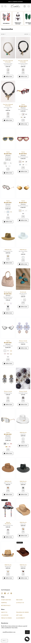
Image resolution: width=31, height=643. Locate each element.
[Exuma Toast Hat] (8, 236)
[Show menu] (2, 6)
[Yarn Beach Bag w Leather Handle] (8, 279)
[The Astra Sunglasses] (8, 188)
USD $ (3, 640)
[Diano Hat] (23, 509)
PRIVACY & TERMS (6, 618)
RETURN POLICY (6, 605)
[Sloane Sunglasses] (8, 328)
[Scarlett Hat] (23, 468)
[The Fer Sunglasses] (23, 91)
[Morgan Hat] (8, 552)
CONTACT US (20, 603)
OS (8, 72)
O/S (23, 120)
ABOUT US (4, 612)
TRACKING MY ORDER (22, 612)
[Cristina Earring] (8, 378)
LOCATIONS (4, 615)
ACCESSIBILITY (20, 618)
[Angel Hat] (23, 419)
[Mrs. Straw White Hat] (23, 236)
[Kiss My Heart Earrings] (23, 279)
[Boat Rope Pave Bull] (8, 91)
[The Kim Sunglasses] (23, 188)
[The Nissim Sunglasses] (8, 139)
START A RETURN (6, 600)
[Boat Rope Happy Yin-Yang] (23, 47)
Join (27, 632)
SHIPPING (4, 603)
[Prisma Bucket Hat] (8, 509)
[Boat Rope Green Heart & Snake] (8, 47)
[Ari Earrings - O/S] (23, 328)
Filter (2, 34)
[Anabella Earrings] (23, 378)
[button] (27, 639)
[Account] (24, 6)
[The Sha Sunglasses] (23, 139)
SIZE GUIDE (19, 600)
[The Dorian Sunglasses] (8, 419)
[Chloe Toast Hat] (8, 468)
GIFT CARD (19, 615)
